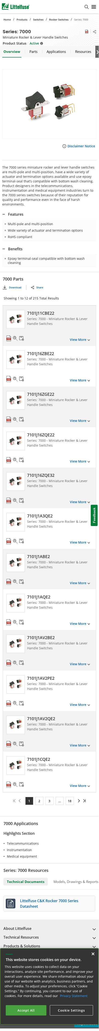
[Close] (93, 954)
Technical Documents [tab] (25, 881)
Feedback (94, 515)
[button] (49, 104)
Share (39, 287)
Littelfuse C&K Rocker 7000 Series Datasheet (49, 903)
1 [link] (29, 801)
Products (22, 19)
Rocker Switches (58, 19)
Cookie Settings (71, 1010)
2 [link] (39, 801)
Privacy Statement (74, 996)
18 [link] (69, 801)
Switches (38, 19)
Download (15, 287)
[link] (78, 800)
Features (15, 214)
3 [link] (49, 801)
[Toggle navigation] (94, 6)
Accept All (25, 1010)
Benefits (15, 248)
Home (7, 19)
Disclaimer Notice (81, 146)
